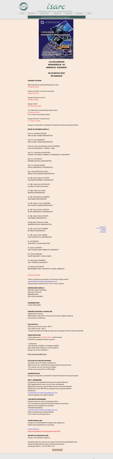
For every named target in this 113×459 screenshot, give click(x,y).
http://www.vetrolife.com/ (37, 354)
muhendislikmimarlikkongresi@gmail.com (42, 281)
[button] (68, 13)
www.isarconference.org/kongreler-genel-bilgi (44, 431)
